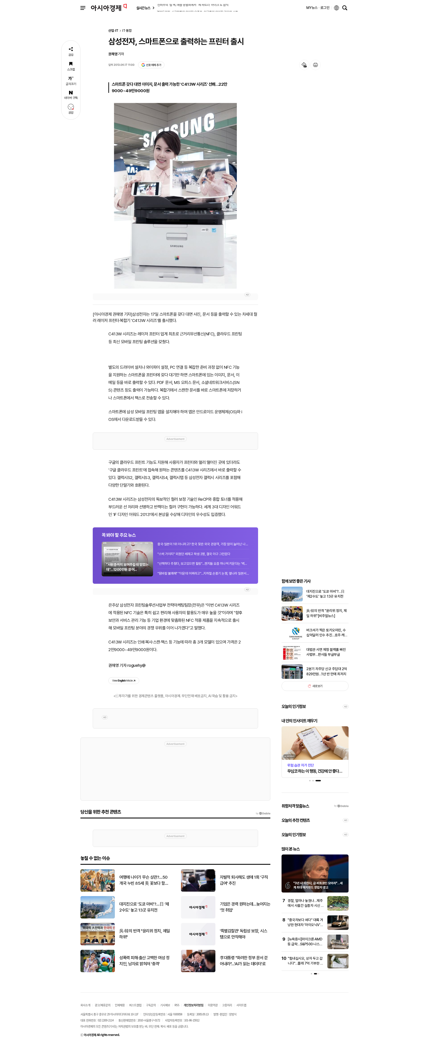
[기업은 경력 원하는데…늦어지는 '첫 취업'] (198, 917)
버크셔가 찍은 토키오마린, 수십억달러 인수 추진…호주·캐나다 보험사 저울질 (326, 633)
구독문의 (151, 1005)
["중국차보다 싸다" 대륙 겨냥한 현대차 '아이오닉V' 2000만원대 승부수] (338, 929)
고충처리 (227, 1005)
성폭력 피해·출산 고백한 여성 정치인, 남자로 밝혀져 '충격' (144, 960)
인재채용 (120, 1005)
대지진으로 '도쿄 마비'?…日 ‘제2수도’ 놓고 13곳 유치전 (144, 907)
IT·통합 (127, 30)
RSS (177, 1005)
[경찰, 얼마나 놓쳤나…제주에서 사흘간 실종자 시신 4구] (338, 909)
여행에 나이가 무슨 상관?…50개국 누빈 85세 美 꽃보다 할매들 (143, 880)
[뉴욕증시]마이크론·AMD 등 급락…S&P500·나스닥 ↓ (305, 944)
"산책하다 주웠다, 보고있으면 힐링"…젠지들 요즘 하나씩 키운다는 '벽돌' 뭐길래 (203, 564)
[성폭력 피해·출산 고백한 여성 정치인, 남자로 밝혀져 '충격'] (97, 971)
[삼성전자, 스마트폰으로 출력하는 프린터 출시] (175, 196)
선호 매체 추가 (153, 65)
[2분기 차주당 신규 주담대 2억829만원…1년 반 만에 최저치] (292, 678)
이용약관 (213, 1005)
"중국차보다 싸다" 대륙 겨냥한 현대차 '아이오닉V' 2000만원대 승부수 (305, 925)
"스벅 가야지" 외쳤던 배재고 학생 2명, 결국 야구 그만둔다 (194, 554)
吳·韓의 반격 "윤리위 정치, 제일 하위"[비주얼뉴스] (326, 613)
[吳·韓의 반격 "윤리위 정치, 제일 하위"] (97, 944)
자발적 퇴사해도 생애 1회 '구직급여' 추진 (244, 880)
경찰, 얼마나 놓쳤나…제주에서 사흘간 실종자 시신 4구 (305, 906)
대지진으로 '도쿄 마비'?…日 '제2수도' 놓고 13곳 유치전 (325, 594)
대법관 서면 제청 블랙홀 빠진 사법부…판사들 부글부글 (326, 652)
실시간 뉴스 (143, 8)
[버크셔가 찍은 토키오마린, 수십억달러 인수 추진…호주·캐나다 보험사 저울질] (292, 639)
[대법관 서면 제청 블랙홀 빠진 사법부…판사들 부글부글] (292, 658)
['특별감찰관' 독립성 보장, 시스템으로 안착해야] (198, 944)
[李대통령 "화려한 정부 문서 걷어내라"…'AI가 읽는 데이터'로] (198, 971)
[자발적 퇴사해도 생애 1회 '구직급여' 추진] (198, 890)
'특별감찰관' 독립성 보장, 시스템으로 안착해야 (243, 934)
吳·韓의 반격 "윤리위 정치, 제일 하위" (144, 934)
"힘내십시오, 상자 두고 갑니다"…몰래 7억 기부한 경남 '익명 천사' (305, 963)
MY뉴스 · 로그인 (318, 8)
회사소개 (85, 1005)
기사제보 (165, 1005)
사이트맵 (241, 1005)
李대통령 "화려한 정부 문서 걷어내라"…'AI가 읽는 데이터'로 (244, 960)
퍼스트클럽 (135, 1005)
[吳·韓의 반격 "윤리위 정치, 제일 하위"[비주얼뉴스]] (292, 619)
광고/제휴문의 (102, 1005)
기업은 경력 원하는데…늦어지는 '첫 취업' (245, 907)
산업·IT (113, 30)
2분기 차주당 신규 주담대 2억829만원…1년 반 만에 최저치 (326, 671)
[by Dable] (263, 814)
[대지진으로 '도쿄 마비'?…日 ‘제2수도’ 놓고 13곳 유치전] (97, 917)
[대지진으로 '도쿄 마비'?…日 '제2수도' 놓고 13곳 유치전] (292, 600)
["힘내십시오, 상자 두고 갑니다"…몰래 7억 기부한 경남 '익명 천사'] (338, 967)
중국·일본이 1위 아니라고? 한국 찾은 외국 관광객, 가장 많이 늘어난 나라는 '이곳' (203, 544)
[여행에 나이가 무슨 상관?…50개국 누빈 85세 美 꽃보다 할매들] (97, 890)
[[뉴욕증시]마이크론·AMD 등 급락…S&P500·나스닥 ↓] (338, 948)
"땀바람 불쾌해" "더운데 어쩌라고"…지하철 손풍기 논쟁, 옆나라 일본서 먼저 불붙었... (203, 573)
